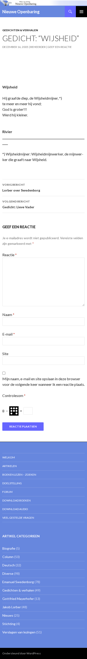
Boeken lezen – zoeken (19, 474)
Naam (8, 314)
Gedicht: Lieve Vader (18, 204)
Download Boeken (16, 500)
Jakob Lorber (11, 607)
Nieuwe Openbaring (21, 11)
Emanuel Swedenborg (18, 582)
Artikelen (9, 466)
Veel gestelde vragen (18, 517)
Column (7, 557)
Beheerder (38, 47)
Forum (7, 492)
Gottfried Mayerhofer (18, 599)
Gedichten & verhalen (20, 30)
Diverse (7, 573)
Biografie (8, 548)
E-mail (8, 334)
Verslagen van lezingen (18, 632)
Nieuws (7, 615)
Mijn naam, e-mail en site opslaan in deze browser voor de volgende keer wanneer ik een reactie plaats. (43, 382)
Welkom (8, 457)
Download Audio (15, 509)
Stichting (9, 624)
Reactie (9, 254)
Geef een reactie (60, 47)
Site (5, 353)
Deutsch (8, 565)
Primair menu (81, 11)
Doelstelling (12, 483)
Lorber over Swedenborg (21, 187)
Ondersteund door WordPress (21, 653)
